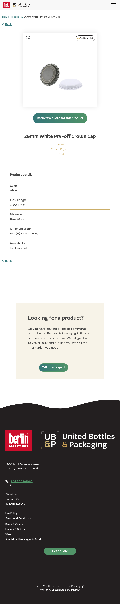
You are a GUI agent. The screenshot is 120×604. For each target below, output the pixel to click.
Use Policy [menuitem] (11, 513)
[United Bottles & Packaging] (17, 5)
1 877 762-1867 (22, 481)
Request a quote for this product (60, 118)
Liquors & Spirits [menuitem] (15, 529)
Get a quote (60, 551)
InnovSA (75, 590)
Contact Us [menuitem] (12, 499)
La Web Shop (59, 590)
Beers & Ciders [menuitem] (14, 524)
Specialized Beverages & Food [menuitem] (23, 539)
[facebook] (8, 564)
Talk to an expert (53, 367)
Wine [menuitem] (8, 534)
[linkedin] (15, 564)
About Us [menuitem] (11, 494)
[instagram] (22, 564)
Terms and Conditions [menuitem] (18, 518)
